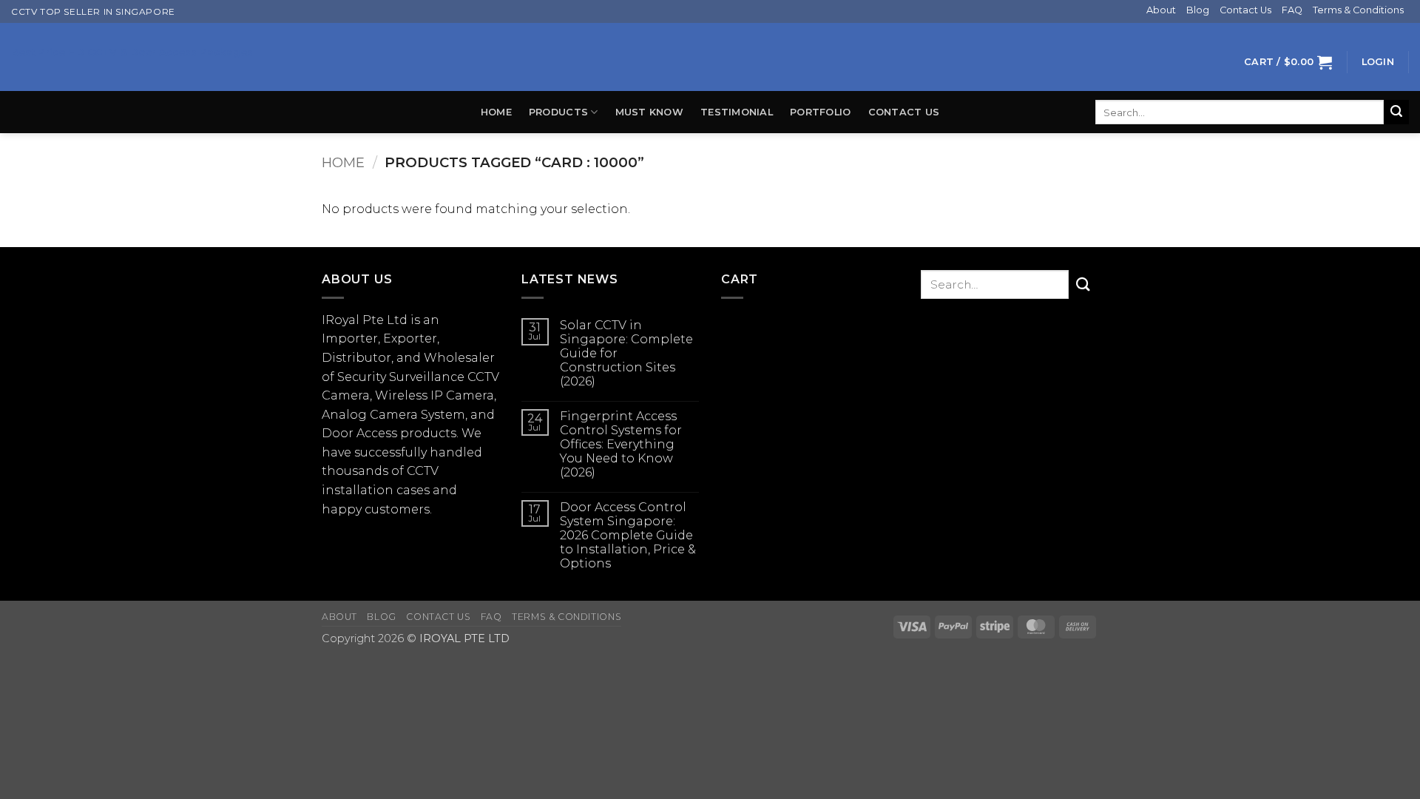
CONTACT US (904, 112)
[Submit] (1396, 112)
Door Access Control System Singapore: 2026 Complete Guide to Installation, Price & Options (628, 535)
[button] (1288, 61)
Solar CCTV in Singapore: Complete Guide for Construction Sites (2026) (626, 353)
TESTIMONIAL (736, 112)
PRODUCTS (558, 112)
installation (357, 490)
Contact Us (1245, 10)
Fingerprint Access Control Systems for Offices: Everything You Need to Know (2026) (621, 444)
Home (496, 112)
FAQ (1292, 10)
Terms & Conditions (1358, 10)
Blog (1197, 10)
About (1161, 10)
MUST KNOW (649, 112)
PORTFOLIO (820, 112)
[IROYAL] (710, 57)
